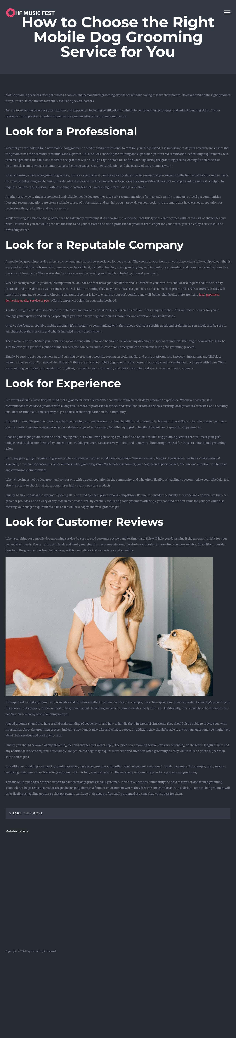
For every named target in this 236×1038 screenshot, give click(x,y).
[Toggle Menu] (227, 12)
